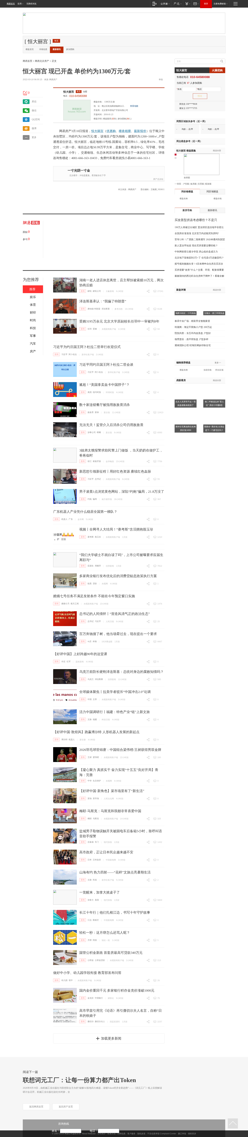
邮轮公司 (97, 291)
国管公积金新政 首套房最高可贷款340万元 (111, 952)
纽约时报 (97, 392)
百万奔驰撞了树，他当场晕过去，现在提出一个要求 (118, 634)
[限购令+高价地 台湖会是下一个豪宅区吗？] (214, 410)
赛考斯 (91, 537)
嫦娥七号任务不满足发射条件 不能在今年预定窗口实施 (94, 596)
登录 (206, 4)
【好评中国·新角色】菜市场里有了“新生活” (111, 791)
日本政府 (97, 860)
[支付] (187, 3)
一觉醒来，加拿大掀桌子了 (99, 892)
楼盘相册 (125, 131)
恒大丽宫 (68, 91)
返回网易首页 (36, 1106)
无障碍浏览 (31, 4)
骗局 (95, 499)
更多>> (218, 362)
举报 (161, 80)
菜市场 (96, 798)
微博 (34, 128)
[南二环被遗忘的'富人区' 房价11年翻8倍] (214, 385)
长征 (63, 661)
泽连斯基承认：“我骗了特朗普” (102, 301)
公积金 (91, 960)
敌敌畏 (91, 412)
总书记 (98, 479)
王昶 (90, 757)
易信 (34, 101)
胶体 (97, 412)
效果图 (187, 177)
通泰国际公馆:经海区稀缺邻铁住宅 (193, 345)
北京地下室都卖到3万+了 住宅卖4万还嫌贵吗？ (199, 257)
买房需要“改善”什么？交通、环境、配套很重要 (199, 270)
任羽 (90, 329)
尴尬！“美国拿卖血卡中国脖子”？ (104, 384)
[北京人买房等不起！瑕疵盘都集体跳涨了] (186, 385)
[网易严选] (177, 3)
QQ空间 (36, 119)
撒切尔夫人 (100, 1021)
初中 (71, 980)
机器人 (64, 519)
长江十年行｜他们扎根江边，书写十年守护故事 (114, 912)
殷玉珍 (98, 537)
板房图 (193, 184)
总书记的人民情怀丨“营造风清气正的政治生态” (114, 614)
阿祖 (95, 940)
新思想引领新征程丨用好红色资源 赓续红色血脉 (115, 471)
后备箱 (91, 842)
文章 (95, 699)
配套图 (208, 184)
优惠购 (111, 131)
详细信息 (43, 49)
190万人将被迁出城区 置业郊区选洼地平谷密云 (199, 227)
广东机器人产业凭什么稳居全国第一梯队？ (85, 511)
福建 (95, 719)
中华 (90, 781)
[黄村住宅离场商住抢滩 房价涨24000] (186, 410)
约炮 (90, 499)
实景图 (201, 184)
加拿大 (91, 900)
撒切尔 (91, 1021)
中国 (90, 699)
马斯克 (96, 818)
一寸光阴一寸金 (79, 170)
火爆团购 (217, 70)
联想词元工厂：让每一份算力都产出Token (79, 1080)
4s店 (89, 641)
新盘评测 (181, 290)
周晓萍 (98, 566)
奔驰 (95, 641)
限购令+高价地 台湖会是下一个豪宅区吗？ (214, 428)
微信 (34, 110)
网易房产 (53, 79)
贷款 (95, 583)
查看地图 (134, 106)
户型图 (186, 184)
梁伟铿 (96, 757)
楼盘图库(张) (110, 119)
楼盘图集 (186, 150)
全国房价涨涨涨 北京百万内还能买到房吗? (197, 233)
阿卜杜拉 (73, 354)
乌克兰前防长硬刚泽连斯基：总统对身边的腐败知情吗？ (121, 672)
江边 (90, 920)
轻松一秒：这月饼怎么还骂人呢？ (104, 932)
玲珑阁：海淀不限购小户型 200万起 (193, 327)
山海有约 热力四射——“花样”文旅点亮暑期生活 (115, 872)
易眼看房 (181, 380)
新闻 (83, 291)
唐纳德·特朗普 (94, 309)
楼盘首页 (30, 49)
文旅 (90, 719)
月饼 (90, 940)
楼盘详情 (98, 119)
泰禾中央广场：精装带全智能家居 (192, 321)
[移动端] (154, 3)
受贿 (95, 329)
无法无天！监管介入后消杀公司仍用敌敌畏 (111, 425)
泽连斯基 (106, 309)
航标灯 (96, 920)
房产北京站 (158, 179)
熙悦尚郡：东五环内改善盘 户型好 (193, 333)
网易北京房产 (42, 61)
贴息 (90, 583)
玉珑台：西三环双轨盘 (214, 313)
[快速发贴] (25, 93)
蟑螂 (99, 432)
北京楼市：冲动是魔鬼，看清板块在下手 (87, 175)
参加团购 (70, 49)
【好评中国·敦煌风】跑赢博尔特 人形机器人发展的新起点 (96, 732)
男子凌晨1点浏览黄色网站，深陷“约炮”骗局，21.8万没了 (121, 491)
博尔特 (64, 739)
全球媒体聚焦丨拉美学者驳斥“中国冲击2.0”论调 (115, 692)
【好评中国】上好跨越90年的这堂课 (80, 654)
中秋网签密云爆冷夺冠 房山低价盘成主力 (196, 251)
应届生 (91, 566)
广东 (71, 519)
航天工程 (75, 603)
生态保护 (97, 781)
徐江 (90, 461)
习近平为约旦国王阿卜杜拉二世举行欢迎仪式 (87, 347)
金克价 (91, 998)
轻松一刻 (106, 940)
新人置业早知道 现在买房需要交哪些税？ (196, 245)
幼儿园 (64, 980)
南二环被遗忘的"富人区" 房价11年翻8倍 (214, 403)
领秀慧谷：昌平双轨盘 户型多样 (191, 339)
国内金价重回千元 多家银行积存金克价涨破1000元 (116, 990)
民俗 (95, 880)
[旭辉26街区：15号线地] (186, 297)
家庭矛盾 (97, 461)
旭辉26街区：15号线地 (185, 313)
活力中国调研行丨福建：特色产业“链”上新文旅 (114, 712)
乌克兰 (91, 679)
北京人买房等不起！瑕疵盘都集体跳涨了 (185, 403)
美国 (90, 392)
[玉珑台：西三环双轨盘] (214, 297)
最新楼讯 (57, 49)
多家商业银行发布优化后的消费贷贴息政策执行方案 (118, 576)
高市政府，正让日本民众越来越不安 (106, 852)
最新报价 (140, 131)
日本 (90, 860)
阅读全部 (217, 150)
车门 (97, 842)
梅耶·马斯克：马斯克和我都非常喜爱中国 (110, 811)
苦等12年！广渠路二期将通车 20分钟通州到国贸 (200, 239)
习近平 (64, 354)
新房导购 (187, 210)
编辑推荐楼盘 (183, 362)
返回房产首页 (66, 1106)
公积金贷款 (100, 960)
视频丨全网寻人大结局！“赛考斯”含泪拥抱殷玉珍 (116, 529)
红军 (69, 661)
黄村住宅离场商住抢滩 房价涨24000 (185, 428)
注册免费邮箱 (220, 4)
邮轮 (90, 291)
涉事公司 (92, 432)
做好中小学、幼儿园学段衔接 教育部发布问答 (87, 973)
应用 (20, 4)
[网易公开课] (165, 3)
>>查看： (179, 184)
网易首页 (11, 4)
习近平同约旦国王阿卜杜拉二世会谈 (106, 364)
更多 (34, 137)
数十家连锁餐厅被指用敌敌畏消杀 (104, 405)
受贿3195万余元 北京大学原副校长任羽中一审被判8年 (119, 321)
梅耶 (90, 818)
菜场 (90, 798)
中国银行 (99, 998)
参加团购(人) (124, 119)
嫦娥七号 (65, 603)
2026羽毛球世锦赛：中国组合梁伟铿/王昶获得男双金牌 (120, 750)
